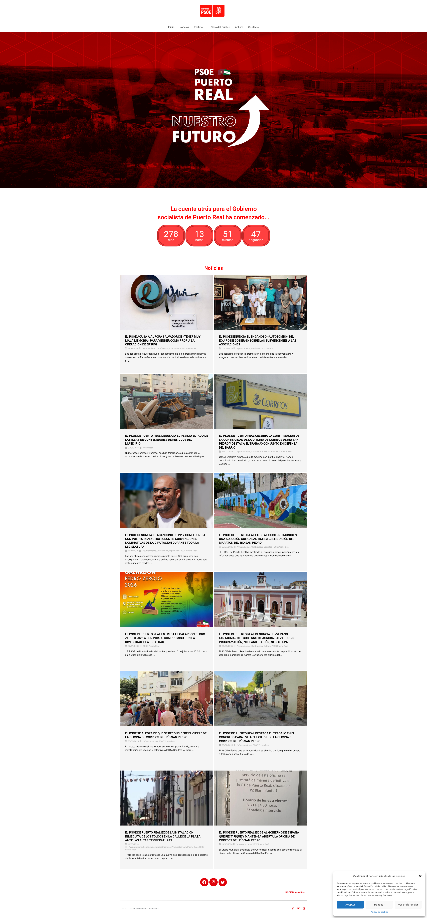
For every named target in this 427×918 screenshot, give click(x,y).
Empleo (255, 451)
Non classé (148, 447)
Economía (174, 348)
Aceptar (350, 904)
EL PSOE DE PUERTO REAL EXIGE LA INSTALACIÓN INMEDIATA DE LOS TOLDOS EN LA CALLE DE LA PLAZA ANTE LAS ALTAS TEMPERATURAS (162, 836)
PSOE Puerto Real (188, 348)
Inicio (171, 27)
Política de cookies (379, 912)
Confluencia (162, 348)
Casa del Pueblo (220, 27)
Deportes (268, 546)
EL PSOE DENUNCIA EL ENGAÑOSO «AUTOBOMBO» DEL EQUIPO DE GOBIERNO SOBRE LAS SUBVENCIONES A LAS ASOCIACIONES (257, 340)
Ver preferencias (408, 904)
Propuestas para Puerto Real (184, 847)
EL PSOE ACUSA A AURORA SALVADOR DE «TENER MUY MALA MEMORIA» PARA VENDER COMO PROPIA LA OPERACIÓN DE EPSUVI (162, 340)
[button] (420, 876)
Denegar (379, 904)
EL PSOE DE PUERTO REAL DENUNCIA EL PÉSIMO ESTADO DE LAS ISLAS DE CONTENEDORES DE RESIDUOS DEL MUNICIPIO (166, 439)
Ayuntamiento (149, 348)
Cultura (267, 646)
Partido (198, 27)
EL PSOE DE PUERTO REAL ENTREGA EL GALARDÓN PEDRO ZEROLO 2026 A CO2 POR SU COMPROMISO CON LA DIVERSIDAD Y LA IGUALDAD (165, 638)
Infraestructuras (267, 451)
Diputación (174, 550)
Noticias (184, 27)
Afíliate (239, 27)
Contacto (253, 27)
